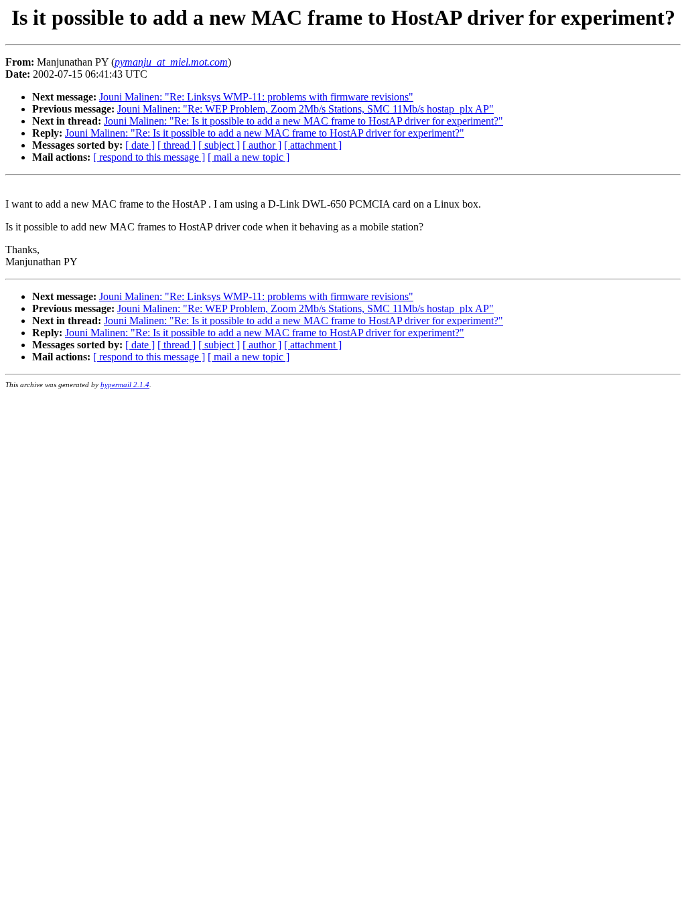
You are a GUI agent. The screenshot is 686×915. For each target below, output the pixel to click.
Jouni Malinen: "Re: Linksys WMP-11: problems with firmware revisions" (256, 96)
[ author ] (262, 145)
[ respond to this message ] (149, 157)
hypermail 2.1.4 (124, 384)
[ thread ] (176, 145)
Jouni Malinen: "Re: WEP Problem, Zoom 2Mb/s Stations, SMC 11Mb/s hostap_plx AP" (305, 109)
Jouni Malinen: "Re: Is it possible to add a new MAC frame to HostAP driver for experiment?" (303, 121)
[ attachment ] (313, 145)
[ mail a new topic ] (248, 157)
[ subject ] (219, 145)
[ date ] (140, 145)
